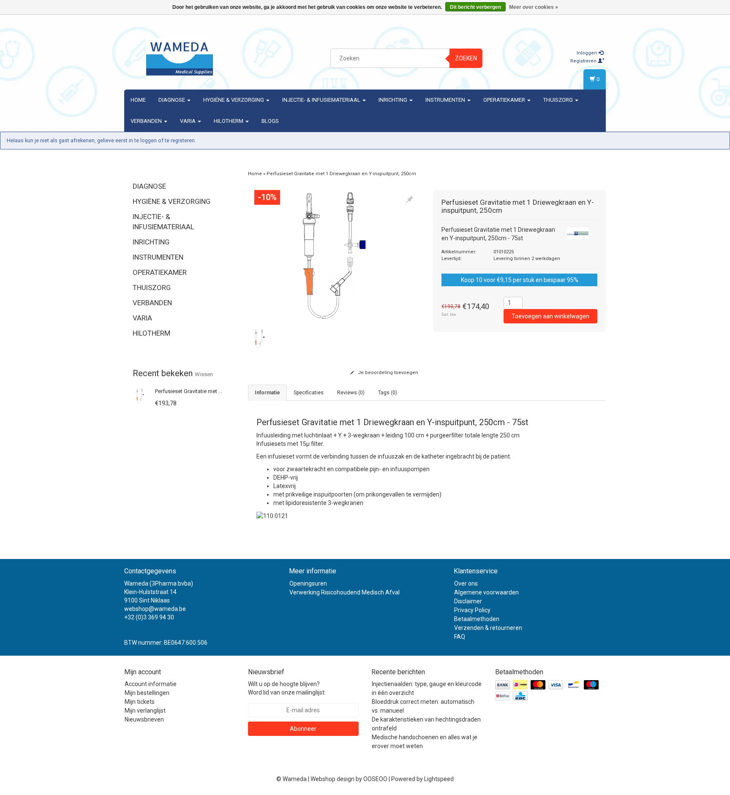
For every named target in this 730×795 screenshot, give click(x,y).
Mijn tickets (140, 701)
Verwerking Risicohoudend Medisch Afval (344, 592)
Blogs (270, 121)
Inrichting (394, 100)
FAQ (459, 636)
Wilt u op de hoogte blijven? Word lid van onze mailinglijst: (287, 688)
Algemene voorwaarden (486, 592)
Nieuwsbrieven (144, 719)
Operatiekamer (504, 100)
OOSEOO (375, 779)
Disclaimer (468, 601)
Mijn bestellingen (147, 692)
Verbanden (147, 121)
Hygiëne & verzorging (234, 100)
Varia (188, 121)
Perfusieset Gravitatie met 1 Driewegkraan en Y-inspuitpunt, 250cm (341, 173)
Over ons (466, 583)
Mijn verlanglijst (145, 710)
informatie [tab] (267, 393)
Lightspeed (439, 779)
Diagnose (172, 100)
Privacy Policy (472, 610)
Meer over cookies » (533, 7)
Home (138, 100)
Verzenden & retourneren (488, 627)
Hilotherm (229, 121)
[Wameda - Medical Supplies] (179, 57)
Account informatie (151, 684)
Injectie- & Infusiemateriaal (322, 100)
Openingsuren (308, 583)
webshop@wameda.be (155, 608)
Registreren (584, 61)
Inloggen (587, 53)
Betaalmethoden (476, 619)
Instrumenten (445, 100)
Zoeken (466, 58)
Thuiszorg (558, 100)
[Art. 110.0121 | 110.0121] (272, 515)
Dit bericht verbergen (475, 7)
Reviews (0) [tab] (351, 393)
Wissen (204, 374)
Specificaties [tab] (309, 393)
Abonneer (303, 728)
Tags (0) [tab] (387, 393)
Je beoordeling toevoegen (387, 372)
